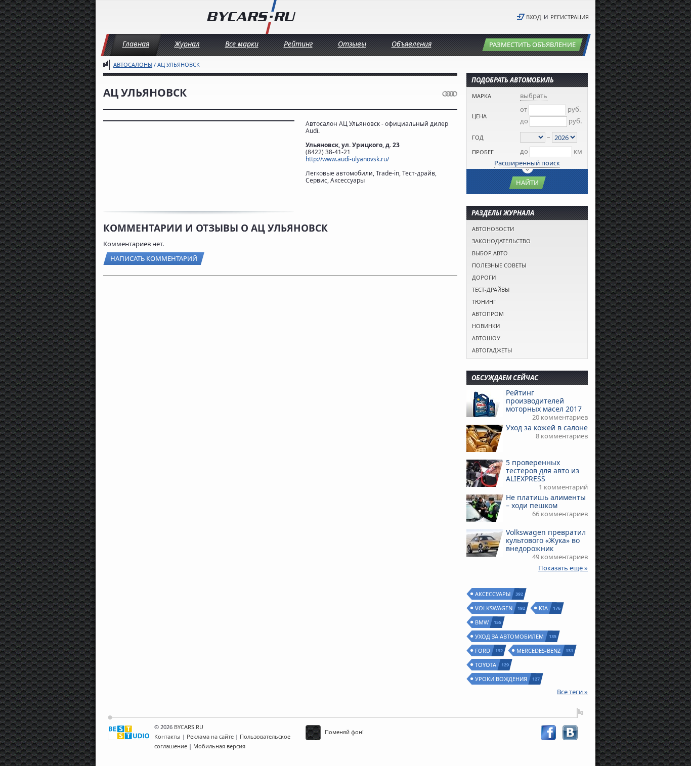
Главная (135, 44)
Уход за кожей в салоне (547, 427)
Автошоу (486, 338)
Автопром (488, 314)
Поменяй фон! (343, 732)
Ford (483, 650)
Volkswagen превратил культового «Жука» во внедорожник (546, 540)
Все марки (241, 44)
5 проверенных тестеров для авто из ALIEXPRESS (542, 470)
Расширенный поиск (527, 162)
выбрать (533, 95)
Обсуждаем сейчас (504, 377)
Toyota (486, 664)
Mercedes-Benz (539, 650)
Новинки (486, 326)
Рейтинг (298, 44)
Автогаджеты (492, 350)
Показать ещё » (563, 567)
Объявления (411, 44)
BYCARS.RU (188, 727)
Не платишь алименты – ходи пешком (546, 501)
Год (478, 137)
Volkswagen (494, 608)
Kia (544, 608)
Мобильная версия (219, 746)
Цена (479, 116)
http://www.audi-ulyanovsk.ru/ (347, 159)
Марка (481, 96)
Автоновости (493, 229)
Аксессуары (493, 594)
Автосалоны (132, 64)
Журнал (187, 44)
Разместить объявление (532, 44)
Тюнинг (484, 301)
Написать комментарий (153, 258)
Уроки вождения (501, 679)
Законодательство (501, 241)
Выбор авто (490, 253)
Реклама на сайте (210, 736)
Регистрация (569, 17)
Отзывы (352, 44)
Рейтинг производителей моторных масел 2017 (544, 401)
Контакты (167, 736)
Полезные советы (499, 265)
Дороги (484, 277)
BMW (482, 622)
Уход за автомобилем (510, 636)
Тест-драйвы (490, 289)
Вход (533, 17)
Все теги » (572, 691)
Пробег (483, 152)
